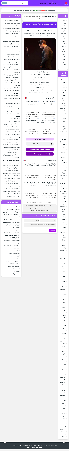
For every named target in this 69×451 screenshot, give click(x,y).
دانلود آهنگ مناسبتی (64, 64)
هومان (63, 436)
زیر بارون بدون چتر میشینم (12, 225)
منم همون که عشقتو (13, 274)
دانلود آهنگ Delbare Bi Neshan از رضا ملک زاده (40, 208)
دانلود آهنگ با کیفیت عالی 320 (39, 149)
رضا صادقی (62, 108)
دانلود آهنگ (49, 30)
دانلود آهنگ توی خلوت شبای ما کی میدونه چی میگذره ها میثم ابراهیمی (11, 98)
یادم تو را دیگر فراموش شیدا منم (40, 72)
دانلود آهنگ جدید (53, 3)
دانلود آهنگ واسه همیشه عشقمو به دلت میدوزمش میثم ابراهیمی (12, 106)
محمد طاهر (62, 395)
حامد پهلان (62, 341)
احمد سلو (63, 80)
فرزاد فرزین (62, 206)
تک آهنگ (16, 248)
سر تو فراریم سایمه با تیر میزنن (11, 212)
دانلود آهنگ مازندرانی (64, 56)
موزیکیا (17, 251)
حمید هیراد (62, 142)
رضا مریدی (62, 382)
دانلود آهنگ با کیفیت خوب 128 (39, 154)
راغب (64, 149)
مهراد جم (63, 134)
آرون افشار (62, 173)
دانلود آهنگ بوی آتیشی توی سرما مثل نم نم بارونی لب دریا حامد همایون (12, 82)
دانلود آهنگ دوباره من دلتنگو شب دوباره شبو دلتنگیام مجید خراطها (12, 36)
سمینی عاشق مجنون (13, 264)
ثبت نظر (52, 230)
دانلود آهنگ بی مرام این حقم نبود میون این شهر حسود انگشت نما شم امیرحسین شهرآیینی (12, 178)
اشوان (63, 369)
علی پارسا (63, 380)
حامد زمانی (62, 367)
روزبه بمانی (62, 232)
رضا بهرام (63, 160)
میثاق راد (63, 356)
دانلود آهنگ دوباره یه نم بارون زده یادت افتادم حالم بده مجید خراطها (12, 49)
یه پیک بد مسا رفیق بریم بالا (11, 220)
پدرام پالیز (62, 258)
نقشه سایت (43, 3)
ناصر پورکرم (62, 429)
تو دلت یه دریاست (14, 253)
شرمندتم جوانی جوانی (13, 266)
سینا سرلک (62, 289)
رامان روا (63, 349)
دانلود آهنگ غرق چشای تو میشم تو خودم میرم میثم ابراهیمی (13, 113)
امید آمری (62, 250)
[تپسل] (5, 442)
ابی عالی (63, 287)
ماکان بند (63, 152)
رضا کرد (63, 359)
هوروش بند (62, 131)
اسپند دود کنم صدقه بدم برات (11, 232)
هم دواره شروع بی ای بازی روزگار (11, 222)
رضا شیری (62, 183)
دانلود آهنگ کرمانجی (64, 43)
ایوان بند (63, 230)
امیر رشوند (62, 377)
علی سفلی (62, 328)
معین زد (63, 204)
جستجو (4, 3)
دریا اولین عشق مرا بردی (13, 209)
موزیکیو (54, 16)
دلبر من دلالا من (15, 269)
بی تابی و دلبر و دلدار (13, 207)
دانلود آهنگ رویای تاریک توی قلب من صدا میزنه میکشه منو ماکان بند (12, 23)
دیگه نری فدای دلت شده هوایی (11, 245)
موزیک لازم (16, 227)
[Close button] (64, 442)
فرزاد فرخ (63, 186)
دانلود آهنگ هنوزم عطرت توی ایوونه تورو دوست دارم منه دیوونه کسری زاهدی (11, 90)
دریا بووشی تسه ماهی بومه (12, 261)
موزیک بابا (16, 271)
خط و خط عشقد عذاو (14, 230)
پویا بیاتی (62, 175)
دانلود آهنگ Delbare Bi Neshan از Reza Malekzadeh (37, 205)
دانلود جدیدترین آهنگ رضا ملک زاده (39, 210)
